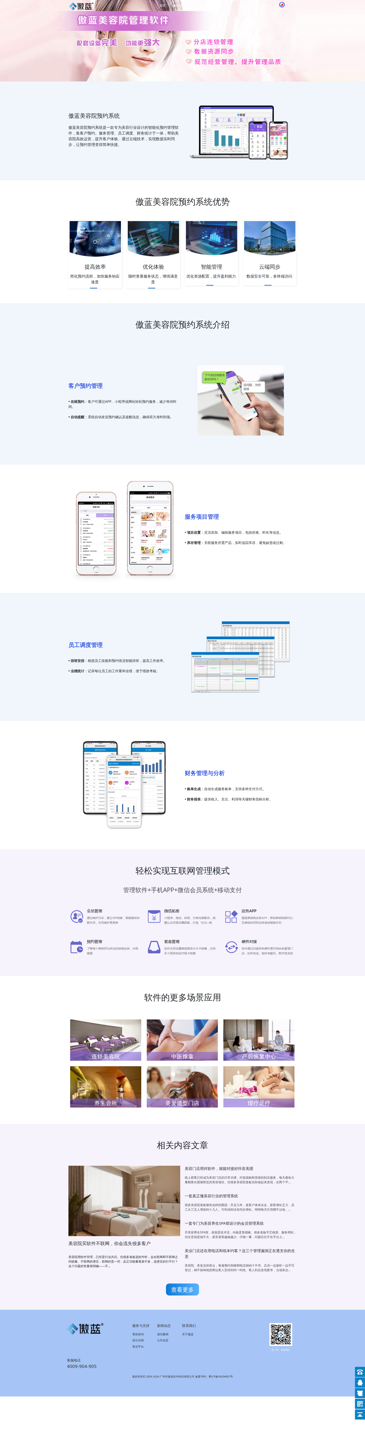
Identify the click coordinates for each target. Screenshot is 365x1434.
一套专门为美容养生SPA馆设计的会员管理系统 (224, 1223)
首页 (162, 5)
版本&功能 (223, 5)
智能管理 (211, 266)
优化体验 (153, 266)
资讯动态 (244, 5)
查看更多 (182, 1289)
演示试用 (138, 1340)
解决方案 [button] (179, 5)
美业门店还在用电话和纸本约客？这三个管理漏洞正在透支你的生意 (240, 1253)
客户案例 (202, 5)
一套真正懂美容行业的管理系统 (211, 1195)
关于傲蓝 (263, 5)
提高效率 (95, 266)
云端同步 (269, 266)
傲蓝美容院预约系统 (94, 115)
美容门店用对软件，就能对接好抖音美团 (219, 1168)
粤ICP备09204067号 (221, 1376)
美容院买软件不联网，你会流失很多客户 (109, 1243)
